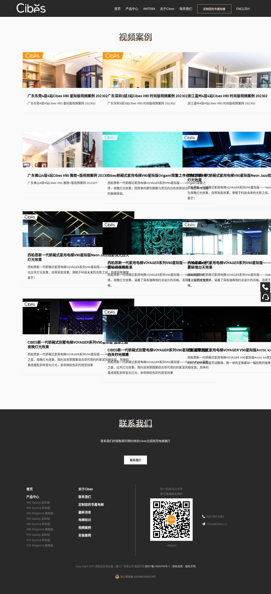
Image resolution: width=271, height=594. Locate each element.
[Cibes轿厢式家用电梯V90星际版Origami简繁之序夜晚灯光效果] (158, 149)
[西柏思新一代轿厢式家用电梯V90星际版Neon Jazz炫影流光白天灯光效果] (78, 229)
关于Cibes (85, 489)
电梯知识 (84, 520)
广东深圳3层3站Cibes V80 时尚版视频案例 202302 (147, 96)
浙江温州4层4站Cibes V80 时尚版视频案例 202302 (227, 96)
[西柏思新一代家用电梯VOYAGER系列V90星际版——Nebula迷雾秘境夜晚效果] (158, 237)
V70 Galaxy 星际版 (38, 534)
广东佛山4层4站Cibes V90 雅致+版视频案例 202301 (69, 176)
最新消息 (84, 512)
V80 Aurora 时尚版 (38, 524)
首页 (29, 489)
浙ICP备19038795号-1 (157, 566)
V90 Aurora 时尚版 (38, 508)
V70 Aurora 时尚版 (38, 540)
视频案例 (84, 527)
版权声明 (190, 566)
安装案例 (84, 535)
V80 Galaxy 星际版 (38, 518)
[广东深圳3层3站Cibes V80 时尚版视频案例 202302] (158, 70)
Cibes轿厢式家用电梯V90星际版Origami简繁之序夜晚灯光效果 (157, 176)
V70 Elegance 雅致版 (39, 545)
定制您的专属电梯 (91, 504)
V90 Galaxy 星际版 (38, 502)
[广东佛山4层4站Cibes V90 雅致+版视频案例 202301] (78, 149)
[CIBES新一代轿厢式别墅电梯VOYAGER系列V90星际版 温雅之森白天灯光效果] (158, 324)
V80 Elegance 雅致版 (39, 529)
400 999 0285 (215, 516)
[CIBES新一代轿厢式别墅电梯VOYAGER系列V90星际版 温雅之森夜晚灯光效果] (78, 316)
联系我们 (84, 497)
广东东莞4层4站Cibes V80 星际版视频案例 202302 (68, 96)
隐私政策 (177, 566)
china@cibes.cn (217, 524)
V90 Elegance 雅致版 (39, 513)
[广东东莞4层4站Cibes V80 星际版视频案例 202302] (78, 70)
